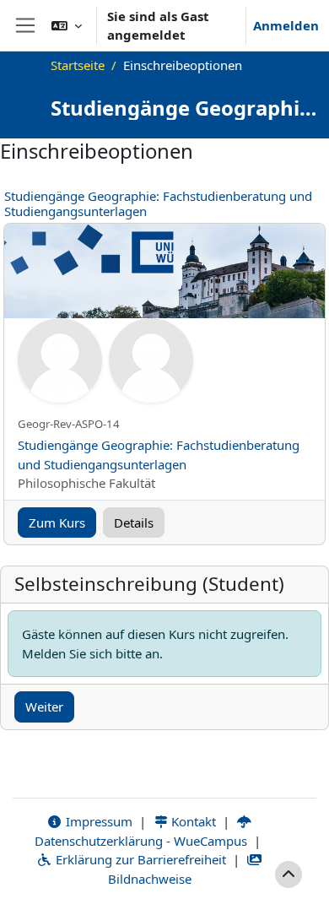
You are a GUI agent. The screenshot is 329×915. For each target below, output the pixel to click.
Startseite (78, 65)
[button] (66, 25)
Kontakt (192, 821)
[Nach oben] (288, 874)
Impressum (97, 821)
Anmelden (286, 25)
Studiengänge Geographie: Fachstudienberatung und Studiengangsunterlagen (158, 203)
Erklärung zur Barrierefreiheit (139, 859)
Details (134, 522)
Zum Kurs (57, 522)
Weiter (44, 706)
